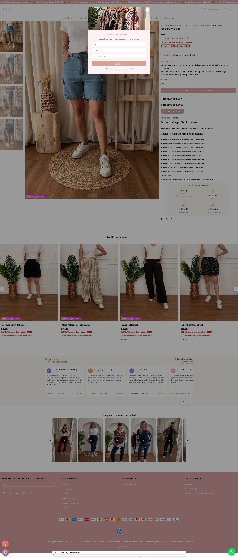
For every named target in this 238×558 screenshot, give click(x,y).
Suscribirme (119, 64)
